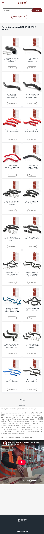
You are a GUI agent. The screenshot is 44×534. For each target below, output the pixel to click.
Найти (37, 10)
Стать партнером (19, 17)
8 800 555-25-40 (22, 531)
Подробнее (11, 68)
